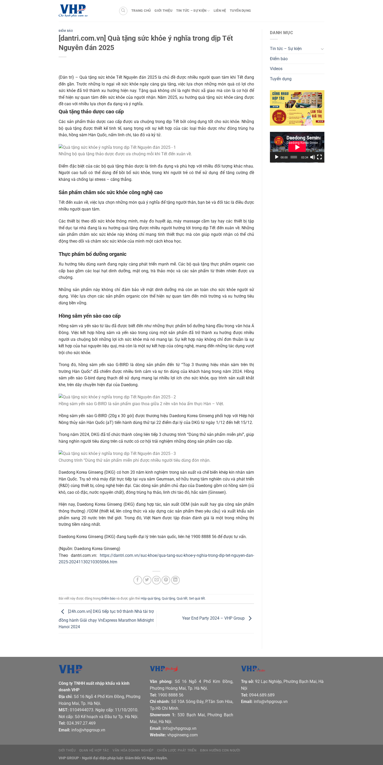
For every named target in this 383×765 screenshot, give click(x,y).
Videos (276, 68)
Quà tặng (168, 598)
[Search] (123, 11)
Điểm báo (66, 31)
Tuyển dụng (240, 11)
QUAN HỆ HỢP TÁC (94, 750)
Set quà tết (197, 598)
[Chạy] (276, 157)
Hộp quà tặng (150, 598)
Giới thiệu (163, 11)
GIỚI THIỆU (67, 750)
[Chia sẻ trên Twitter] (147, 580)
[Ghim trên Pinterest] (166, 580)
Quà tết (182, 598)
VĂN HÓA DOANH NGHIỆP (133, 750)
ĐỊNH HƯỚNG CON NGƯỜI (220, 750)
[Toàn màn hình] (319, 157)
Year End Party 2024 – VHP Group (214, 618)
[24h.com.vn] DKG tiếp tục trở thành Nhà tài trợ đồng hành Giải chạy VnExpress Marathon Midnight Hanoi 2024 (106, 619)
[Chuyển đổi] (322, 49)
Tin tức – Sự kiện (191, 11)
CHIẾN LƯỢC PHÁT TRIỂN (177, 750)
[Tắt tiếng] (312, 157)
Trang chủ (141, 11)
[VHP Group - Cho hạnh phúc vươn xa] (85, 10)
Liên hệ (220, 11)
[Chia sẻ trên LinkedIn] (175, 580)
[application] (297, 147)
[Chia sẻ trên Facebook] (137, 580)
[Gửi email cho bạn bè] (156, 580)
